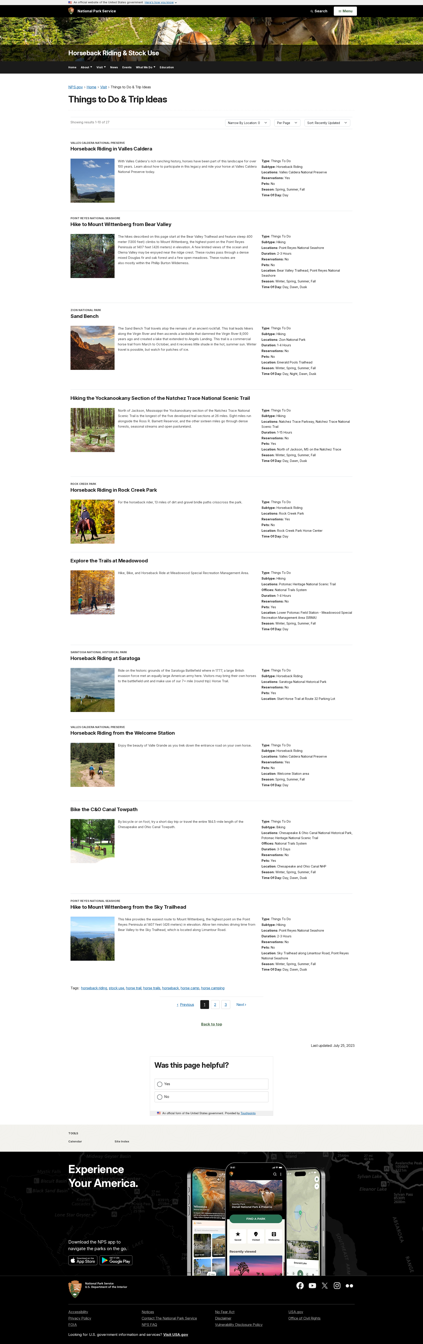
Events (127, 67)
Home (72, 67)
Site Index (122, 1141)
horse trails (151, 988)
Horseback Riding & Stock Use (113, 53)
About (85, 67)
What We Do (144, 67)
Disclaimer (223, 1318)
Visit (99, 67)
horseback (170, 988)
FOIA (72, 1324)
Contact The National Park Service (169, 1318)
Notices (148, 1312)
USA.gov (295, 1312)
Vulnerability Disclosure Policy (239, 1324)
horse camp (190, 988)
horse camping (212, 988)
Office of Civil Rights (304, 1318)
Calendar (75, 1141)
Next (240, 1005)
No (166, 1096)
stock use (116, 988)
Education (167, 67)
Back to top (211, 1024)
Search (320, 11)
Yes (167, 1084)
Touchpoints (248, 1113)
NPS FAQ (149, 1324)
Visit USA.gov (175, 1334)
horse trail (133, 988)
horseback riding (94, 988)
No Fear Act (224, 1312)
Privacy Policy (79, 1318)
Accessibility (78, 1312)
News (114, 67)
